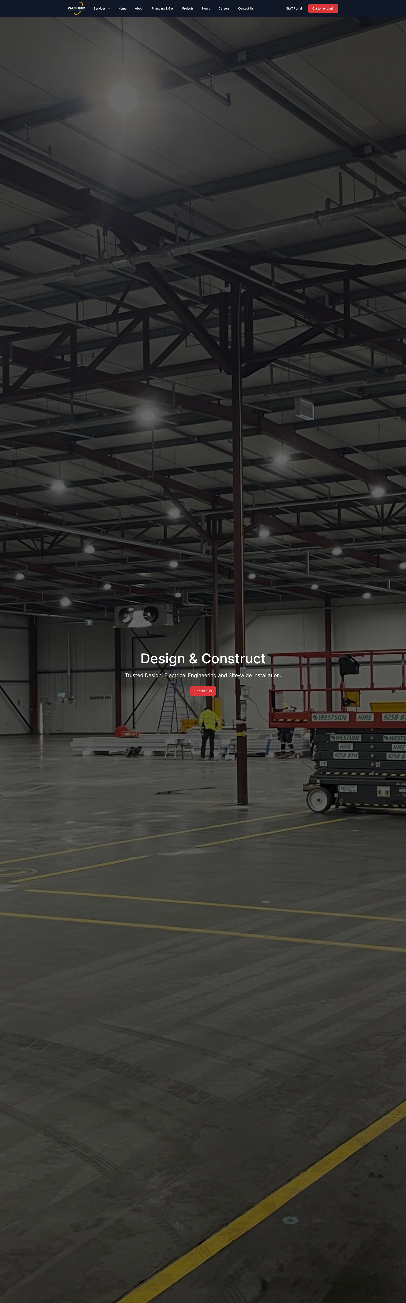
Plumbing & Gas (163, 8)
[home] (76, 8)
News (206, 8)
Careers (224, 8)
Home (122, 8)
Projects (188, 8)
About (139, 8)
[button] (102, 8)
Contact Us (246, 8)
